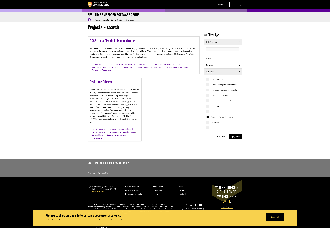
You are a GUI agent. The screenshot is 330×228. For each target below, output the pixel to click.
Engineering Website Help (98, 173)
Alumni (213, 112)
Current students (217, 79)
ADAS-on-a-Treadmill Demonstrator (112, 40)
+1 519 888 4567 (98, 192)
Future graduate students (221, 101)
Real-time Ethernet (102, 82)
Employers (215, 122)
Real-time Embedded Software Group (108, 163)
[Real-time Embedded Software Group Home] (89, 19)
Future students (217, 106)
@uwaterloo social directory (193, 209)
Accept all (275, 217)
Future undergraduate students (224, 90)
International (216, 128)
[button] (221, 4)
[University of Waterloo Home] (99, 4)
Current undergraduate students (224, 85)
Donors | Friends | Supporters (223, 117)
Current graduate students (221, 95)
